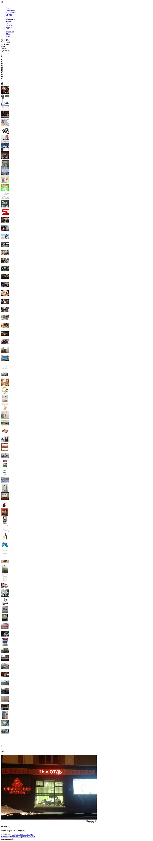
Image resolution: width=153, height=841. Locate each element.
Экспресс (9, 23)
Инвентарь (10, 10)
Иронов (9, 25)
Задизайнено (11, 12)
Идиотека (10, 32)
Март (8, 36)
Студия (9, 15)
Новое (8, 8)
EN (2, 2)
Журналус (10, 28)
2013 (8, 34)
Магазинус (10, 19)
